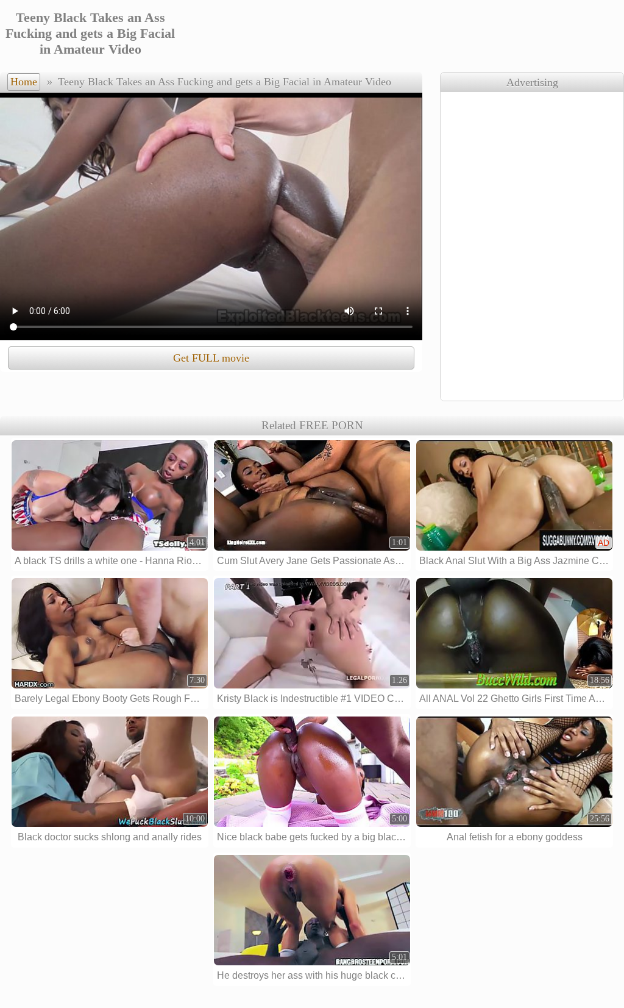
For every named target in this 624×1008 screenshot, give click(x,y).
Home (23, 82)
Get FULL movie (211, 358)
